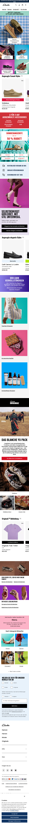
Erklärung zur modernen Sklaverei (14, 786)
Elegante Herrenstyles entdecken (15, 226)
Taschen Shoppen (7, 326)
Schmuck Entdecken (20, 121)
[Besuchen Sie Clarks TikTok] (11, 770)
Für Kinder (24, 9)
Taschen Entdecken (8, 121)
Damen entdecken (19, 582)
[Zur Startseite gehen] (6, 4)
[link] (13, 95)
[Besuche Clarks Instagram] (7, 770)
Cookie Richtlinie (22, 783)
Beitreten (14, 706)
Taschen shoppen (14, 289)
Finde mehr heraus (15, 625)
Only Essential (14, 817)
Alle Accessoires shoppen (14, 287)
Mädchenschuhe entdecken (10, 607)
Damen (9, 9)
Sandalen (7, 158)
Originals (16, 687)
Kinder (6, 687)
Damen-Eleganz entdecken (14, 230)
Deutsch (7, 696)
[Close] (24, 796)
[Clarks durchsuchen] (16, 5)
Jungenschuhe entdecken (9, 604)
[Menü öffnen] (26, 5)
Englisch (15, 696)
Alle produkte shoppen (8, 125)
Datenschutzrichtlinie (17, 711)
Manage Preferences (14, 821)
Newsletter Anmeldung (14, 789)
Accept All (14, 813)
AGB (20, 124)
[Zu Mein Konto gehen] (19, 5)
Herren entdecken (7, 582)
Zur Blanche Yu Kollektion (14, 458)
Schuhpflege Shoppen (8, 390)
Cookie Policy (14, 810)
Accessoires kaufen (7, 358)
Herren (4, 9)
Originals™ (16, 9)
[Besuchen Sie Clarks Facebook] (3, 770)
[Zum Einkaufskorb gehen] (22, 5)
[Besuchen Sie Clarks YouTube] (15, 770)
